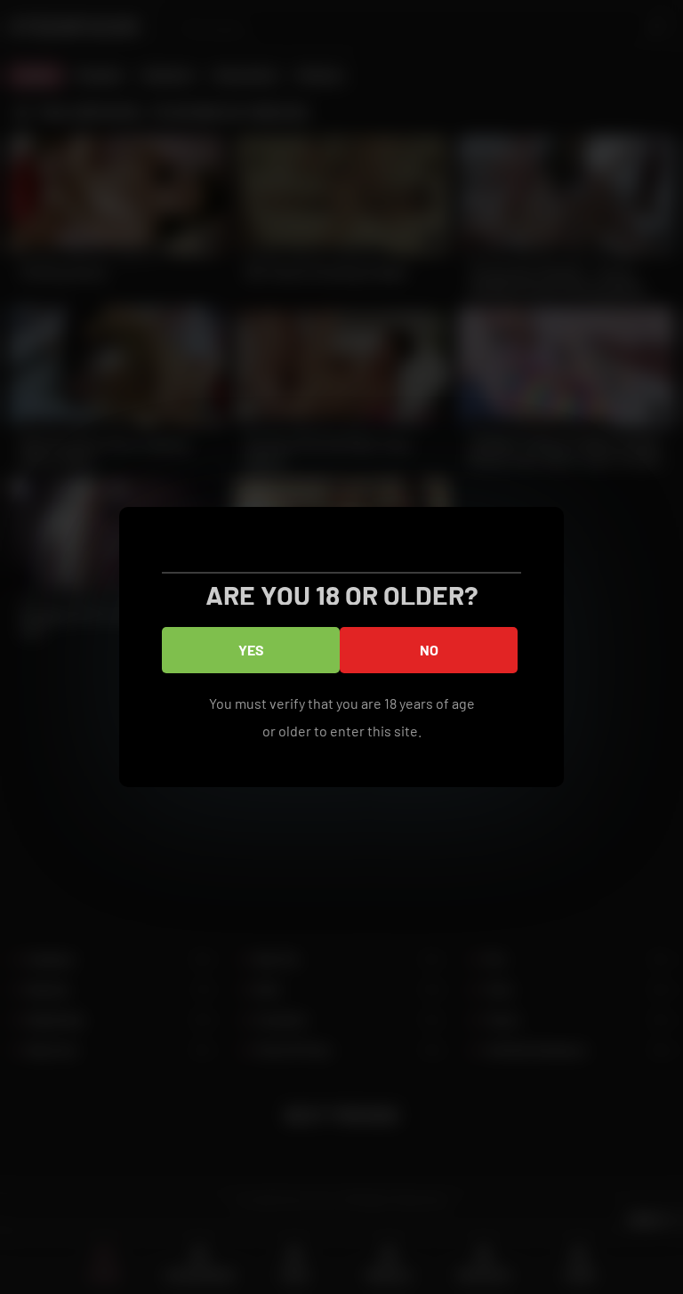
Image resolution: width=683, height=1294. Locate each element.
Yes (251, 649)
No (429, 649)
